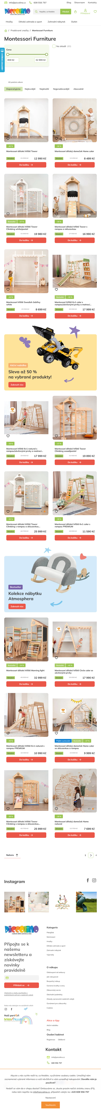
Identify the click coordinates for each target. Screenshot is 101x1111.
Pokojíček (50, 932)
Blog (69, 2)
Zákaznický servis (54, 990)
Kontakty (92, 2)
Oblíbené (61, 1040)
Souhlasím (51, 1105)
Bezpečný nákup (53, 981)
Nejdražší (44, 89)
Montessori (51, 937)
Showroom (79, 2)
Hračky (49, 941)
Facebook (87, 880)
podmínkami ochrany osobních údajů (18, 995)
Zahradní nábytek (54, 950)
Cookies (50, 1008)
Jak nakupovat (52, 977)
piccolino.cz (94, 880)
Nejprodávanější (61, 89)
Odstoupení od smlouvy (56, 972)
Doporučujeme (13, 89)
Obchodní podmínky (54, 994)
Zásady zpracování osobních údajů (60, 999)
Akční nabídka (52, 1025)
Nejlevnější (30, 89)
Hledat (65, 11)
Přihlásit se (18, 985)
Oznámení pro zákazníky (56, 1003)
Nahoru (10, 855)
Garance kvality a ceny (56, 986)
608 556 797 (56, 1063)
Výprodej (50, 955)
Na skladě (63, 46)
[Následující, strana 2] (90, 855)
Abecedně (79, 89)
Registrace (51, 1040)
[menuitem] (9, 21)
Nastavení (51, 1097)
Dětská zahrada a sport (56, 946)
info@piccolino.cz (41, 1092)
